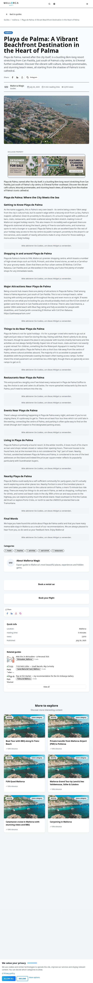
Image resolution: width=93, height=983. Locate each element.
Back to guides (16, 14)
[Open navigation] (87, 4)
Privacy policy (9, 973)
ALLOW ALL (9, 978)
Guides (7, 20)
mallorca (15, 20)
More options (34, 977)
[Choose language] (54, 4)
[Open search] (49, 4)
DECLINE (22, 978)
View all (46, 687)
